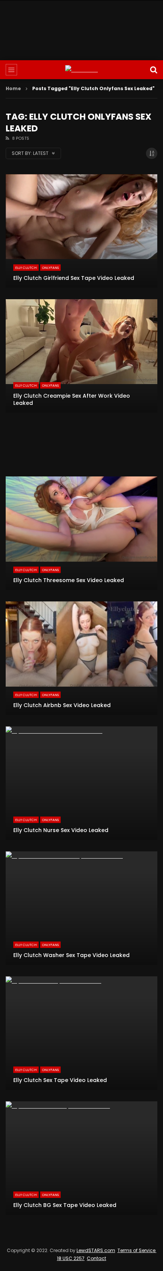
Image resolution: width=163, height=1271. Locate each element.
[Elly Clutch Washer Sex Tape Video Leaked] (81, 908)
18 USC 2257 (71, 1258)
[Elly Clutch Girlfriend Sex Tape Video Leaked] (81, 231)
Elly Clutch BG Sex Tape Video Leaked (64, 1205)
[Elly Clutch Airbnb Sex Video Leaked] (81, 658)
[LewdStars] (81, 70)
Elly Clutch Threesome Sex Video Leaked (68, 580)
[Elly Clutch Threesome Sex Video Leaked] (81, 533)
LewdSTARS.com (96, 1250)
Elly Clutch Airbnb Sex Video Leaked (62, 705)
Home (13, 88)
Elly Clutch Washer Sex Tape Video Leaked (71, 955)
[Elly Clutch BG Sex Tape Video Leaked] (81, 1158)
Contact (96, 1258)
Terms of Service (137, 1250)
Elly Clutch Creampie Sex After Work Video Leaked (71, 399)
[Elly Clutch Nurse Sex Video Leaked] (81, 783)
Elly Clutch (26, 267)
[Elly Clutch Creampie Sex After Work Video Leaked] (81, 356)
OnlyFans (50, 267)
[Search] (153, 69)
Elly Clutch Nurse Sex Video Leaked (60, 830)
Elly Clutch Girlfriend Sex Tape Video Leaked (73, 278)
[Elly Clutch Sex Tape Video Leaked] (81, 1033)
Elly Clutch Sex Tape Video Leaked (60, 1080)
